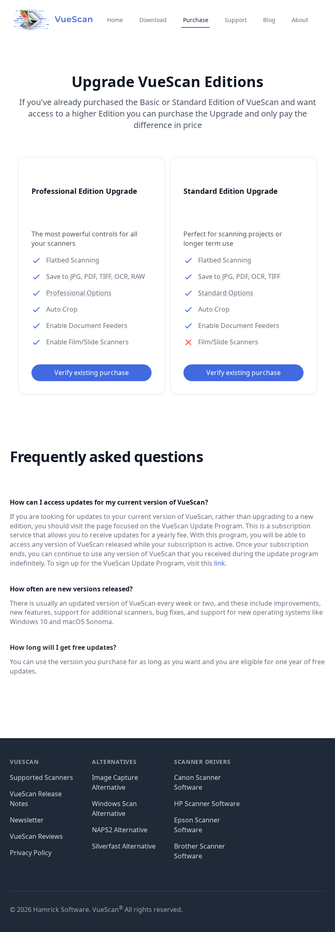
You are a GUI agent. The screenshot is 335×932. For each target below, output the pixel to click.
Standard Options (225, 292)
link (219, 563)
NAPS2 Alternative (119, 829)
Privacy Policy (30, 852)
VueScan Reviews (36, 836)
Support (236, 20)
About (300, 20)
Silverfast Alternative (124, 846)
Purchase (195, 20)
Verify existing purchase (91, 372)
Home (115, 20)
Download (153, 20)
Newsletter (27, 819)
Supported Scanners (41, 777)
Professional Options (79, 292)
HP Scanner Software (207, 803)
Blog (269, 20)
